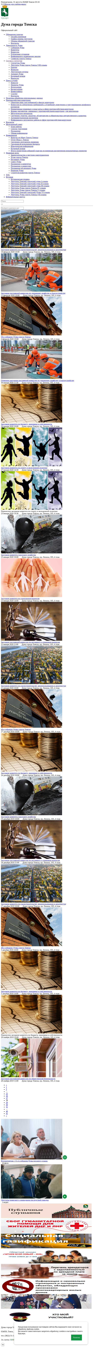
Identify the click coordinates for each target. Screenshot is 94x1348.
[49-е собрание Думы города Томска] (31, 727)
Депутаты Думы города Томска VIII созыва (29, 65)
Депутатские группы (19, 72)
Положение (15, 131)
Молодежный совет (14, 124)
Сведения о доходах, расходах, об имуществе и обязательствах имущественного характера (48, 116)
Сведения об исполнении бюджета (25, 144)
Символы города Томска (21, 59)
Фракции (14, 70)
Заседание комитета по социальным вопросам (20, 599)
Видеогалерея (16, 89)
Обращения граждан (14, 34)
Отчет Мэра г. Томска (20, 140)
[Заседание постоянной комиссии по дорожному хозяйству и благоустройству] (31, 291)
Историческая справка (20, 179)
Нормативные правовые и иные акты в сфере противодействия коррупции (42, 109)
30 (7, 1105)
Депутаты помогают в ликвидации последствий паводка (25, 1200)
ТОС (8, 175)
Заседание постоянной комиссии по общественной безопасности (28, 1079)
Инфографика (16, 91)
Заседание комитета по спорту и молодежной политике (24, 468)
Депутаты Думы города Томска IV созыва (28, 188)
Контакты (15, 43)
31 (7, 1107)
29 (7, 1103)
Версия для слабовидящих (15, 4)
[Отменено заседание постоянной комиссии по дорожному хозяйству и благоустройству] (31, 378)
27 (7, 1098)
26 (7, 1096)
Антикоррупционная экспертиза (24, 118)
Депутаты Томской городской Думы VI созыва (30, 192)
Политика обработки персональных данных (24, 98)
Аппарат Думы (17, 74)
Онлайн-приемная (18, 37)
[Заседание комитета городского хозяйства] (31, 553)
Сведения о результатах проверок (25, 142)
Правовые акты (12, 153)
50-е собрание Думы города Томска (16, 337)
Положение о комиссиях (21, 166)
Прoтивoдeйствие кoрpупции (18, 100)
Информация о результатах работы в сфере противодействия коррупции (41, 120)
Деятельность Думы (14, 45)
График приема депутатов (21, 39)
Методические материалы (21, 113)
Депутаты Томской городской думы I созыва (29, 181)
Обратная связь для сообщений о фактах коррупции (32, 102)
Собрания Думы (17, 48)
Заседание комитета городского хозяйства (18, 555)
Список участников (19, 129)
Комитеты (15, 50)
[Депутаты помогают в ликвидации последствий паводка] (32, 1198)
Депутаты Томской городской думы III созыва (30, 186)
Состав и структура (14, 61)
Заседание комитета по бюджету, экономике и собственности (26, 424)
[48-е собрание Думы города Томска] (31, 946)
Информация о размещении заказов (26, 56)
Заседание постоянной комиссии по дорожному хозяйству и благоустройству (33, 293)
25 (7, 1094)
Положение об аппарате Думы (23, 168)
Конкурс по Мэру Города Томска (24, 138)
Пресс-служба (12, 80)
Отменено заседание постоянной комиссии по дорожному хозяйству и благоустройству (37, 380)
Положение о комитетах (21, 164)
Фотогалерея (16, 87)
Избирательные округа (15, 197)
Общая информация (19, 133)
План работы (16, 127)
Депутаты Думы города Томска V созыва (28, 190)
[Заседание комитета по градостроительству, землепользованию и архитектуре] (31, 247)
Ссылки (14, 94)
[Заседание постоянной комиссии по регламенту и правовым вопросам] (31, 640)
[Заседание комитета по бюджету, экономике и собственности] (31, 422)
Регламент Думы (18, 159)
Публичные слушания (20, 54)
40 (7, 1111)
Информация (11, 135)
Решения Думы (17, 170)
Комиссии (15, 52)
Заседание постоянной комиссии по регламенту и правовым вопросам (30, 642)
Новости (14, 83)
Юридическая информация (22, 146)
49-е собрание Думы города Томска (16, 729)
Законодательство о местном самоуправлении (30, 155)
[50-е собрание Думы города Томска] (31, 335)
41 (7, 1114)
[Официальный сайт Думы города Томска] (4, 18)
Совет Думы (16, 162)
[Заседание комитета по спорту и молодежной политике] (31, 466)
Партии (14, 67)
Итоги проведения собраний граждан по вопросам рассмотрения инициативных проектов (49, 151)
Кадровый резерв (18, 76)
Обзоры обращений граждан (23, 41)
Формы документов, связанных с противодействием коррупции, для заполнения (44, 111)
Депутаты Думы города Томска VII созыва (28, 195)
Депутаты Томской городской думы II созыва (30, 184)
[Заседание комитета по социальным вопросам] (31, 596)
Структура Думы (18, 63)
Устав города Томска (19, 157)
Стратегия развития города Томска (25, 173)
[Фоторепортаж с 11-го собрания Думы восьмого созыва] (32, 1159)
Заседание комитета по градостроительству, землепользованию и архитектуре (33, 250)
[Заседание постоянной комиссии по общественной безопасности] (31, 1076)
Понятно (76, 1337)
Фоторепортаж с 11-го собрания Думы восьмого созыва (24, 1161)
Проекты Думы (17, 85)
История (9, 177)
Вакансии (15, 78)
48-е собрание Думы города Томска (16, 948)
